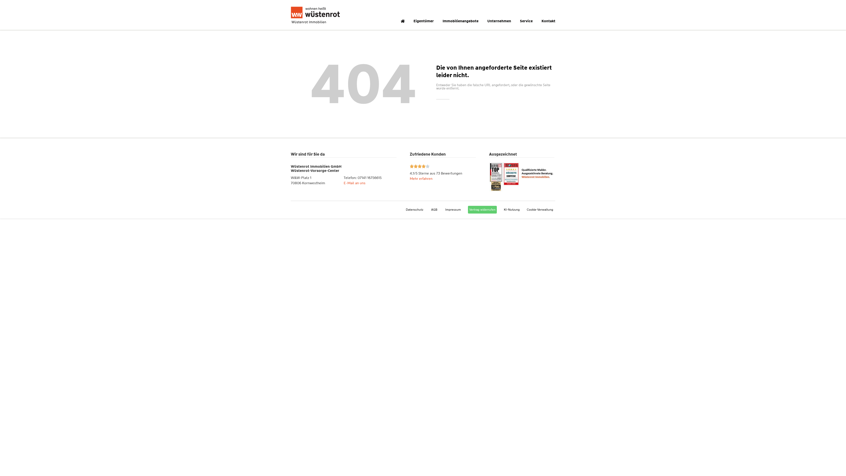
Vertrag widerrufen (482, 209)
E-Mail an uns (354, 183)
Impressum (453, 209)
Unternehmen (499, 21)
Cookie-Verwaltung (540, 209)
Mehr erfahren (421, 178)
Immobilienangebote (461, 21)
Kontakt (548, 21)
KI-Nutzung (512, 209)
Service (526, 21)
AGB (434, 209)
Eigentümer (424, 21)
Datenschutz (414, 209)
